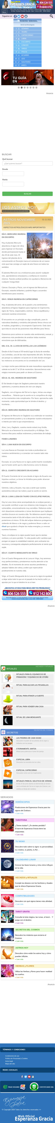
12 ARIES (20, 65)
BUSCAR (27, 194)
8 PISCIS (21, 52)
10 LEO (19, 59)
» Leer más (19, 813)
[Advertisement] (27, 122)
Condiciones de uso (12, 1056)
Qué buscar (7, 159)
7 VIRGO (21, 49)
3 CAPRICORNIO (24, 35)
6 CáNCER (21, 45)
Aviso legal (9, 1061)
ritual (4, 526)
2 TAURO (21, 32)
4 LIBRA (20, 39)
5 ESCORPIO (22, 42)
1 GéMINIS (22, 29)
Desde (5, 169)
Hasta (4, 179)
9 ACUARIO (22, 55)
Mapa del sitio (10, 1064)
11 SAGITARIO (22, 62)
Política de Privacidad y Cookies (16, 1058)
